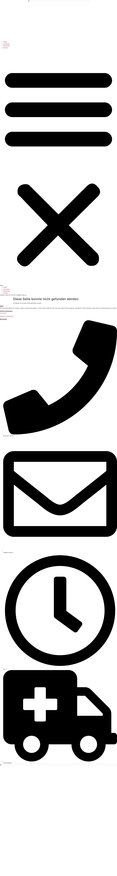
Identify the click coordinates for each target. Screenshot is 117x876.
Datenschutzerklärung (6, 316)
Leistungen (6, 44)
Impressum (3, 313)
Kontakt (5, 47)
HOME (5, 42)
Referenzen (6, 46)
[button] (58, 167)
